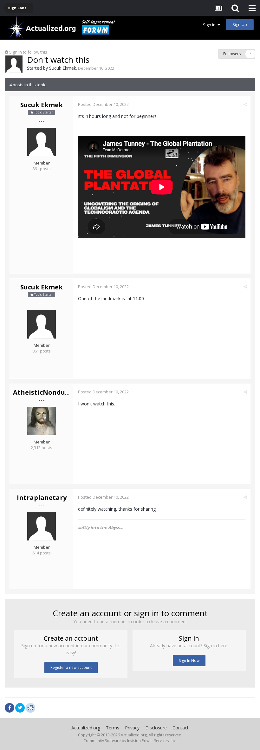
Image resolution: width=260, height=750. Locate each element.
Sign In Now (189, 660)
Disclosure (156, 728)
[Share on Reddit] (30, 707)
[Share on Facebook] (9, 708)
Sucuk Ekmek (62, 68)
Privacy (132, 728)
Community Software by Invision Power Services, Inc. (130, 740)
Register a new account (71, 667)
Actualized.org (85, 728)
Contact (180, 728)
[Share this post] (245, 104)
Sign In (210, 25)
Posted (103, 104)
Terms (112, 728)
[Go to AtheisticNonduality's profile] (41, 421)
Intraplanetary (42, 497)
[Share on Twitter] (20, 708)
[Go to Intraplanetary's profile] (41, 526)
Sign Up (239, 24)
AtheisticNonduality (46, 392)
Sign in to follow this (28, 52)
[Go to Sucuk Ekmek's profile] (14, 64)
